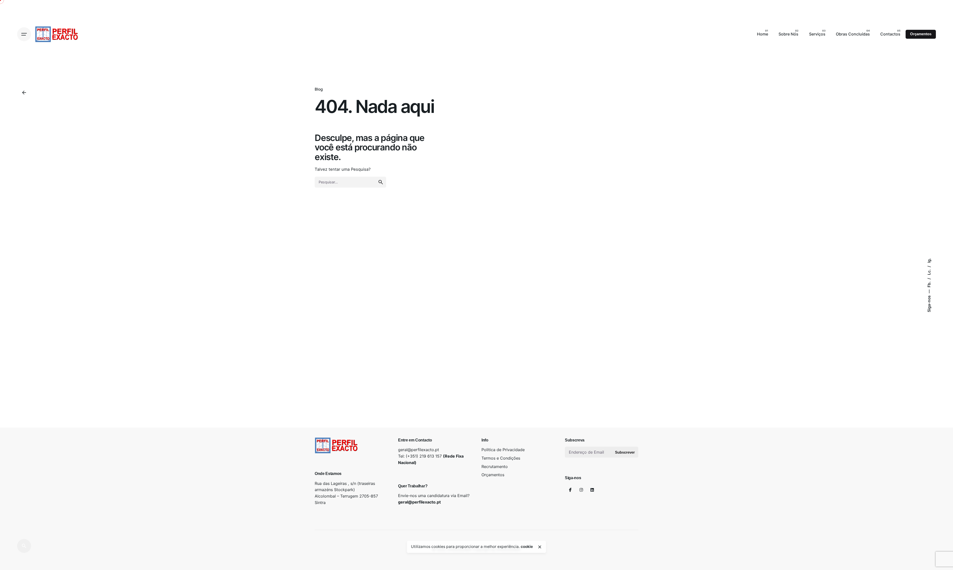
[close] (540, 547)
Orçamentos (920, 34)
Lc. (929, 271)
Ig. (929, 260)
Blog (319, 89)
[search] (380, 182)
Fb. (929, 283)
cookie (527, 546)
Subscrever (625, 452)
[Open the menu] (24, 34)
